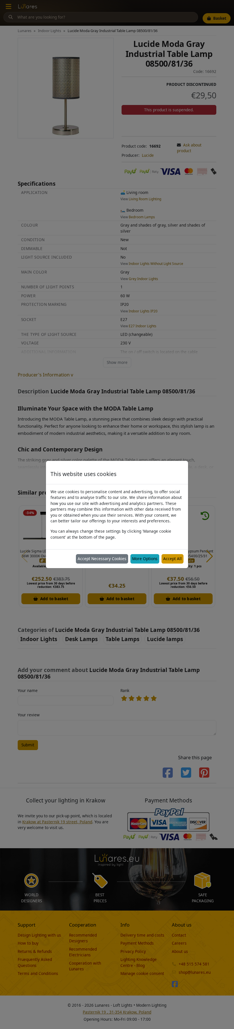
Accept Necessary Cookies (102, 558)
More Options (145, 558)
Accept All (172, 558)
